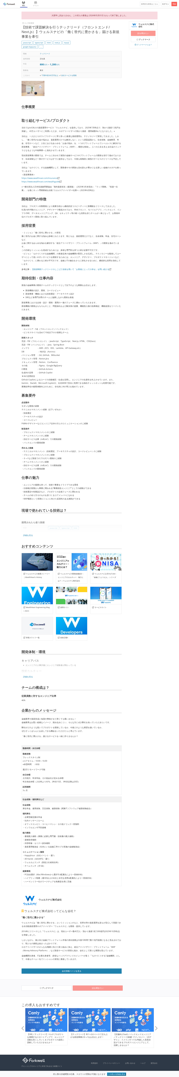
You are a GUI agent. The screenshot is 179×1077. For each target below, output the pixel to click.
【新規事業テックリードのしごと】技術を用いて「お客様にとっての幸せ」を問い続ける (70, 269)
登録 (174, 4)
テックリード (45, 53)
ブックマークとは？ (144, 44)
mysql (66, 43)
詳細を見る (28, 535)
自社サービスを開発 (69, 75)
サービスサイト (101, 607)
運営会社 (154, 1063)
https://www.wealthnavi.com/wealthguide (41, 181)
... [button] (41, 47)
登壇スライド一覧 (33, 637)
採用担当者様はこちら (149, 4)
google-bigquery (29, 47)
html (49, 43)
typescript (39, 43)
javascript (27, 43)
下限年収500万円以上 (50, 75)
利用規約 (94, 1063)
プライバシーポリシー (111, 1063)
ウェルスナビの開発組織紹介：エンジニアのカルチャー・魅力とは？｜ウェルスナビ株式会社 (71, 577)
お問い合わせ (130, 1063)
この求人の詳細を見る (116, 1074)
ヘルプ (143, 1063)
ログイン (165, 4)
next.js (57, 43)
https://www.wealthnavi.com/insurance (39, 178)
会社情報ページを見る (71, 971)
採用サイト (64, 607)
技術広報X (64, 637)
